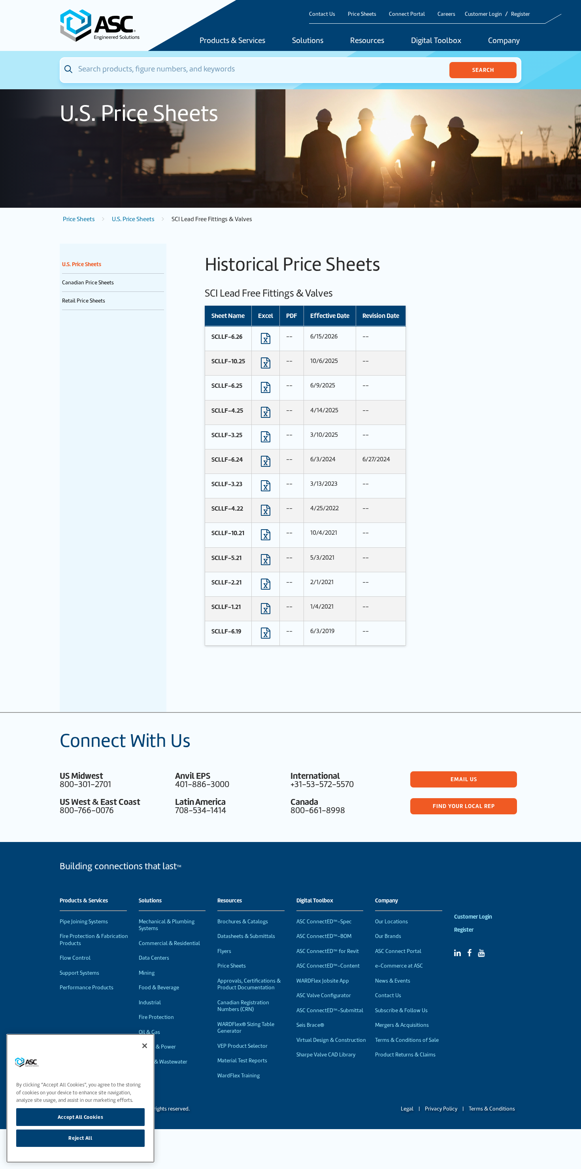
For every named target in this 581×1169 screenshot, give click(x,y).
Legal (407, 1108)
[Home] (104, 25)
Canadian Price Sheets (88, 282)
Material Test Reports (242, 1060)
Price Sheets (362, 14)
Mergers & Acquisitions (402, 1025)
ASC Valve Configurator (323, 995)
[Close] (144, 1045)
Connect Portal (407, 14)
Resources (367, 41)
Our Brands (388, 936)
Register (520, 14)
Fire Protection (156, 1017)
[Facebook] (469, 953)
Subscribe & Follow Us (401, 1010)
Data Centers (154, 958)
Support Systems (79, 973)
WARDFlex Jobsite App (322, 980)
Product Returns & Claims (405, 1054)
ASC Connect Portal (398, 951)
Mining (147, 973)
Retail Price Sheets (83, 300)
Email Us (464, 779)
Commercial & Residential (169, 943)
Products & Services (232, 41)
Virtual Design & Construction (331, 1040)
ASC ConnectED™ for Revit (327, 951)
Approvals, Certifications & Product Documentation (249, 984)
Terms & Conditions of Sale (407, 1040)
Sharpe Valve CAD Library (325, 1054)
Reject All (80, 1138)
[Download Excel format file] (265, 340)
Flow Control (75, 958)
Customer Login (483, 14)
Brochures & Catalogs (242, 921)
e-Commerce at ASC (399, 965)
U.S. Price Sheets (133, 219)
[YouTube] (481, 953)
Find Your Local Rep (464, 806)
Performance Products (86, 987)
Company (504, 41)
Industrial (150, 1002)
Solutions (307, 41)
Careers (446, 14)
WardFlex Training (238, 1075)
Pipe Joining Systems (84, 921)
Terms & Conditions (492, 1108)
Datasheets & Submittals (246, 936)
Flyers (224, 951)
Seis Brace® (310, 1025)
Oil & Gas (149, 1032)
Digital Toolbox (436, 41)
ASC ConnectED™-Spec (324, 921)
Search (483, 69)
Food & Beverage (159, 987)
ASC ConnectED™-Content (328, 965)
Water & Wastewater (163, 1061)
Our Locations (391, 921)
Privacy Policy (441, 1108)
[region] (80, 1098)
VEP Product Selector (242, 1046)
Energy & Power (157, 1046)
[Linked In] (457, 953)
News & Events (392, 980)
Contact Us (322, 14)
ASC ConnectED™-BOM (323, 936)
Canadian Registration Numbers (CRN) (243, 1006)
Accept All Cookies (81, 1116)
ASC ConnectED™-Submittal (329, 1010)
